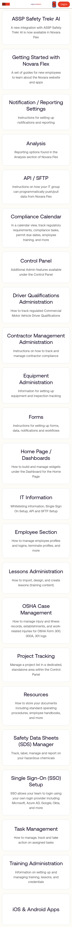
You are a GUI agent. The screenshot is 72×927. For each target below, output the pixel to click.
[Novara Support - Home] (36, 4)
